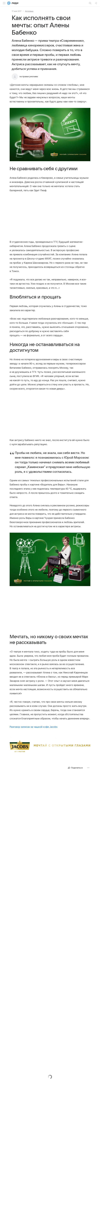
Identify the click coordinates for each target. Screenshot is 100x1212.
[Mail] (8, 3)
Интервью (29, 11)
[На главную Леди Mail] (14, 3)
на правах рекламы (29, 76)
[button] (50, 135)
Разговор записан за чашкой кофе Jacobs (33, 726)
